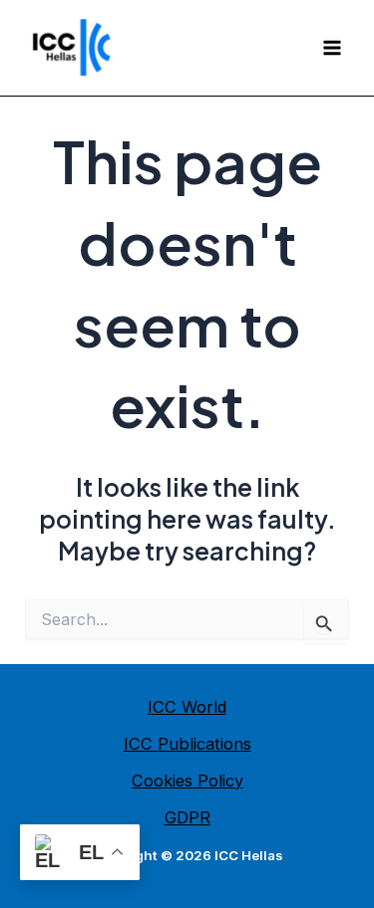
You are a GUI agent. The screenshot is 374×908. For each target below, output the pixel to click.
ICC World (187, 707)
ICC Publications (187, 744)
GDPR (187, 817)
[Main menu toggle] (331, 48)
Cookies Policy (187, 781)
